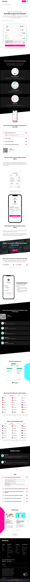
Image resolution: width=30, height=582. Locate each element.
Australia (5, 397)
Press (2, 547)
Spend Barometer (17, 548)
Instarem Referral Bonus (9, 548)
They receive (7, 29)
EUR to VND (24, 437)
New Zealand (25, 404)
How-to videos (9, 556)
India (23, 400)
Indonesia (5, 402)
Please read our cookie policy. (16, 581)
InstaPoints (18, 16)
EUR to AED (14, 437)
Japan (14, 402)
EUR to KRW (14, 435)
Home (3, 4)
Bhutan (24, 397)
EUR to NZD (24, 430)
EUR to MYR (5, 430)
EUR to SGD (5, 435)
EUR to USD (14, 15)
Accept (12, 581)
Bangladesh (14, 397)
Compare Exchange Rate (10, 553)
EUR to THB (5, 437)
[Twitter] (3, 565)
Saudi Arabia (25, 407)
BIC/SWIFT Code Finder (24, 551)
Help (8, 555)
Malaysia (24, 402)
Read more (15, 534)
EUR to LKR (24, 435)
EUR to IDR (24, 428)
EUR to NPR (14, 430)
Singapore (5, 409)
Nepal (14, 404)
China (4, 400)
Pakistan (5, 407)
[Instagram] (5, 565)
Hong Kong (14, 400)
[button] (15, 132)
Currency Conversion (10, 551)
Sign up (6, 134)
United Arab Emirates (14, 412)
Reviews (3, 548)
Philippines (14, 407)
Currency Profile (24, 548)
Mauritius (5, 404)
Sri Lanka (24, 409)
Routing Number (24, 552)
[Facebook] (2, 565)
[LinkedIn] (4, 565)
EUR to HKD (5, 428)
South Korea (15, 409)
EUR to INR (14, 428)
